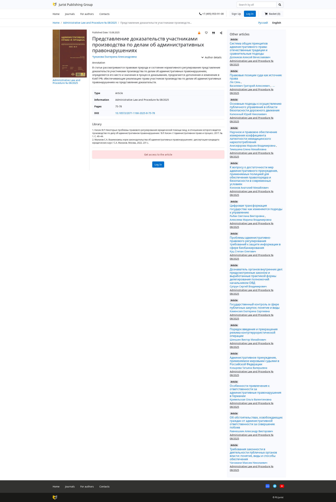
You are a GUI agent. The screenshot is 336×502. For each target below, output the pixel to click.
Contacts (104, 14)
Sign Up (236, 13)
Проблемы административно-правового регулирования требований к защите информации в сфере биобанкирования (255, 243)
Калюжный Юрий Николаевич (248, 114)
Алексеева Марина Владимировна (250, 219)
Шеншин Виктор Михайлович (248, 339)
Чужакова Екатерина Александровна (114, 56)
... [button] (274, 85)
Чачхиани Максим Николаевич (248, 462)
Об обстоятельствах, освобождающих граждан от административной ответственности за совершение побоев (256, 423)
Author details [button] (213, 57)
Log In (250, 13)
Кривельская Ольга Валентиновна (250, 399)
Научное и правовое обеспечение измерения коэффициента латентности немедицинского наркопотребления (253, 137)
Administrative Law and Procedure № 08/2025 (90, 22)
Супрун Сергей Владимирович (248, 286)
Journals (70, 14)
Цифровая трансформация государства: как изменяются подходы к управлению (256, 209)
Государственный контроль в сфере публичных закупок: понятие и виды (254, 306)
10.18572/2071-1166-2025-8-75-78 (135, 113)
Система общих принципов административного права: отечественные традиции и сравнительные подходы (249, 48)
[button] (199, 33)
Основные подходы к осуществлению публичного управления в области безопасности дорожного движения (255, 107)
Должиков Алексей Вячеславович (250, 57)
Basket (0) (274, 13)
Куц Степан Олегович (243, 251)
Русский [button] (263, 22)
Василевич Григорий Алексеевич (250, 85)
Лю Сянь (235, 82)
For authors (87, 14)
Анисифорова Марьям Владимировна (253, 145)
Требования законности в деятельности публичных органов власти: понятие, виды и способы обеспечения (253, 454)
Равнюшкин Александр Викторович (251, 431)
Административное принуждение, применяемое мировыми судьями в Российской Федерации (254, 361)
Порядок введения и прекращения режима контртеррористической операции (254, 332)
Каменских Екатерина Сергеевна (250, 311)
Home (56, 14)
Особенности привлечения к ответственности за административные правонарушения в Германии (255, 391)
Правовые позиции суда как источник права (256, 76)
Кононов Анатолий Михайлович (249, 187)
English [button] (276, 22)
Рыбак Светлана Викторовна (247, 216)
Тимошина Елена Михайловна (248, 149)
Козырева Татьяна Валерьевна (248, 367)
